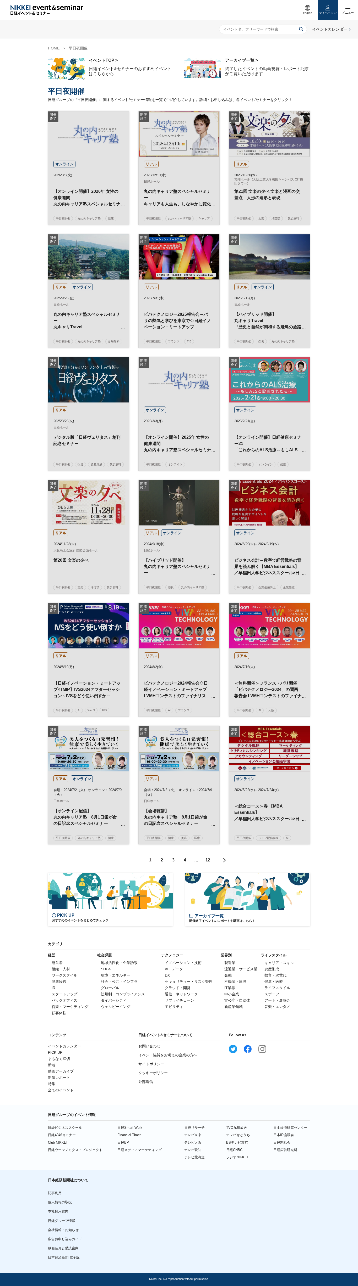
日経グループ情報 (61, 1221)
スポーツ (271, 994)
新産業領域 (233, 1007)
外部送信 (145, 1082)
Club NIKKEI (57, 1142)
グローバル (110, 988)
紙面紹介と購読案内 (63, 1248)
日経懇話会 (281, 1142)
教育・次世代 (275, 975)
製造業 (229, 963)
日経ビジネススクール (65, 1128)
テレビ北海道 (194, 1157)
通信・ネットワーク (181, 994)
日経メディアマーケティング (139, 1150)
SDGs (106, 969)
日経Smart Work (129, 1128)
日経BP (123, 1142)
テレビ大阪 (192, 1142)
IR (53, 988)
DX (167, 975)
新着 (51, 1065)
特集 (51, 1084)
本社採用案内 (58, 1211)
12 (207, 860)
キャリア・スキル (279, 963)
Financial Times (129, 1135)
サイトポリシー (151, 1064)
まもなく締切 (59, 1059)
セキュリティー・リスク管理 (189, 981)
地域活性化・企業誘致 (119, 963)
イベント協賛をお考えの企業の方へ (167, 1055)
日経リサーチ (194, 1128)
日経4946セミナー (62, 1135)
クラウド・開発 (178, 988)
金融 (228, 975)
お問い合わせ (149, 1046)
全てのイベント (61, 1090)
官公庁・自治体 (237, 1000)
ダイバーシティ (114, 1000)
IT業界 (229, 988)
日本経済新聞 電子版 (64, 1257)
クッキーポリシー (153, 1073)
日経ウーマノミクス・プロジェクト (75, 1150)
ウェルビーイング (115, 1007)
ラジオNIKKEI (237, 1157)
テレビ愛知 (192, 1150)
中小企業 (231, 994)
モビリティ (174, 1007)
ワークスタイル (64, 975)
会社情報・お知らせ (63, 1230)
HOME (53, 48)
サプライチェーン (179, 1000)
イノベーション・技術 (183, 963)
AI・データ (174, 969)
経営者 (57, 963)
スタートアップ (64, 994)
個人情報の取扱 (60, 1202)
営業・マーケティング (70, 1007)
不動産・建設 (235, 981)
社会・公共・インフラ (119, 981)
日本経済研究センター (290, 1128)
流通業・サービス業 (240, 969)
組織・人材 (61, 969)
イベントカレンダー (64, 1046)
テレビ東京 (192, 1135)
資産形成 (271, 969)
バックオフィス (64, 1000)
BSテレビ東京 (237, 1142)
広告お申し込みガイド (65, 1239)
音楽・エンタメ (277, 1007)
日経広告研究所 (285, 1150)
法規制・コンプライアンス (123, 994)
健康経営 (59, 981)
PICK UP (55, 1052)
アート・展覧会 (277, 1000)
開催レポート (59, 1077)
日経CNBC (234, 1150)
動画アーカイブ (61, 1071)
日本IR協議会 (283, 1135)
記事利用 (55, 1193)
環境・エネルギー (115, 975)
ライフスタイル (277, 988)
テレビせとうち (238, 1135)
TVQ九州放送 (236, 1128)
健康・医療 (273, 981)
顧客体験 (59, 1013)
